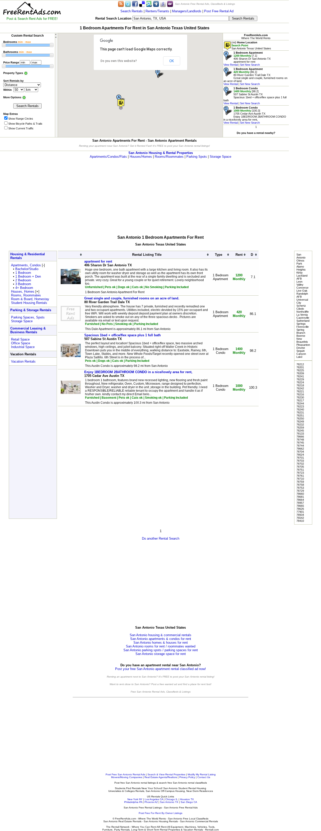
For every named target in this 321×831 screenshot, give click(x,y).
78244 (300, 403)
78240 (300, 409)
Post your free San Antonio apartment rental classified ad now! (160, 669)
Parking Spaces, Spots (28, 317)
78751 (300, 469)
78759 (300, 481)
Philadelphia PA (133, 802)
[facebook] (135, 4)
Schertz (301, 305)
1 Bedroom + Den (28, 276)
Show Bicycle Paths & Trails (25, 123)
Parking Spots (196, 156)
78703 (300, 460)
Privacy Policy (187, 777)
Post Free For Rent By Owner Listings (160, 813)
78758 (300, 484)
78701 (300, 457)
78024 (300, 454)
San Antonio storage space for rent (160, 654)
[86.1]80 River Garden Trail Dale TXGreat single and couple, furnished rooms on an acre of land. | (255, 76)
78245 (300, 430)
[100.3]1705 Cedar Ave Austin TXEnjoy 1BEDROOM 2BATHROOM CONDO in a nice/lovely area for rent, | (254, 115)
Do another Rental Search (160, 538)
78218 (300, 385)
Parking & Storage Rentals (30, 310)
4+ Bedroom (24, 288)
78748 (300, 439)
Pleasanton (303, 344)
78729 (300, 490)
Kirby (299, 272)
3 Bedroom (23, 284)
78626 (300, 508)
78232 (300, 424)
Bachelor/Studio (26, 269)
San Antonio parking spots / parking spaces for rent (160, 650)
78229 (300, 379)
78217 (300, 400)
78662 (300, 448)
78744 (300, 445)
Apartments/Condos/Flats (108, 156)
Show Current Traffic (21, 128)
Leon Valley (299, 283)
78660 (300, 493)
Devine (300, 347)
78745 (300, 442)
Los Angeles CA (154, 799)
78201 (300, 367)
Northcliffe (302, 311)
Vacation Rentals (23, 361)
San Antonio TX (169, 802)
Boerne (300, 335)
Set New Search (250, 64)
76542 (300, 517)
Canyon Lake (301, 355)
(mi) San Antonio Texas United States (251, 45)
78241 (300, 376)
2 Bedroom (23, 280)
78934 (300, 514)
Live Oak (301, 290)
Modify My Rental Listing (202, 774)
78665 (300, 505)
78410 (300, 520)
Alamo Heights (301, 268)
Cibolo (300, 308)
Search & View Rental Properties (166, 774)
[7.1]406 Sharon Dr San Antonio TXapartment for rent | (247, 58)
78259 (300, 427)
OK (171, 61)
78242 (300, 388)
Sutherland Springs (302, 322)
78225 (300, 370)
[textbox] (180, 18)
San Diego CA (189, 802)
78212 (300, 364)
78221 (300, 391)
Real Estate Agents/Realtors (160, 777)
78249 (300, 421)
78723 (300, 472)
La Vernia (302, 314)
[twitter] (128, 4)
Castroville (302, 317)
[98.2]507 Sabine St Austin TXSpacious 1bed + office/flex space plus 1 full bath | (254, 96)
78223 (300, 406)
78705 (300, 466)
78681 (300, 496)
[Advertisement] (305, 75)
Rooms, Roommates (26, 295)
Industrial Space (23, 347)
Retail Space (20, 339)
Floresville (302, 326)
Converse (302, 287)
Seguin (300, 350)
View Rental (230, 64)
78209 (300, 373)
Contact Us (203, 777)
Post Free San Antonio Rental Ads (125, 774)
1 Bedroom (23, 273)
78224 (300, 382)
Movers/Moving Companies (126, 777)
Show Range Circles (20, 118)
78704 (300, 451)
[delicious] (142, 4)
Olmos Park (300, 262)
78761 (300, 475)
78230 (300, 397)
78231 (300, 412)
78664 (300, 499)
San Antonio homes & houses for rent (160, 642)
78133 (300, 433)
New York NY (134, 799)
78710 (300, 478)
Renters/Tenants (157, 11)
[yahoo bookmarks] (170, 4)
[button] (121, 103)
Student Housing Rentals (29, 303)
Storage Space (220, 156)
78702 (300, 463)
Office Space (20, 343)
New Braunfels (302, 340)
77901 (300, 511)
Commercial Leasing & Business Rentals (28, 330)
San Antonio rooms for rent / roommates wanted (160, 646)
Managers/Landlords (186, 11)
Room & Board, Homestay (30, 299)
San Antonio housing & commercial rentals (160, 635)
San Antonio (300, 256)
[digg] (156, 4)
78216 (300, 394)
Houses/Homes (141, 156)
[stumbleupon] (149, 4)
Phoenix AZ (151, 802)
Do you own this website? (119, 61)
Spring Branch (300, 331)
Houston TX (187, 799)
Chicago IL (171, 799)
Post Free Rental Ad (218, 11)
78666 (300, 436)
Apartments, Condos (26, 265)
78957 (300, 502)
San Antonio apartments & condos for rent (160, 639)
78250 (300, 418)
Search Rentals (131, 11)
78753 (300, 487)
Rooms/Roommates (169, 156)
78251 (300, 415)
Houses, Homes (22, 291)
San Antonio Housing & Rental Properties (160, 153)
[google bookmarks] (163, 4)
